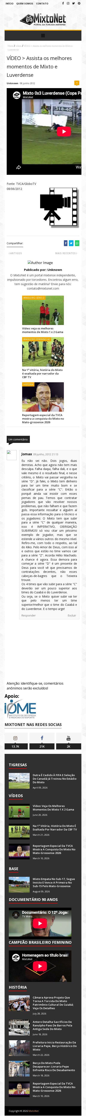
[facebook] (63, 3)
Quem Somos (24, 3)
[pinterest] (79, 3)
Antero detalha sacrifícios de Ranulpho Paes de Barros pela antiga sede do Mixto (52, 1025)
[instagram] (68, 3)
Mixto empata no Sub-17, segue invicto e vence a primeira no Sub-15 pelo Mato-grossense (54, 882)
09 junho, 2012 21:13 (45, 454)
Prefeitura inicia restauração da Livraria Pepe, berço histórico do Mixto (55, 1045)
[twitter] (73, 3)
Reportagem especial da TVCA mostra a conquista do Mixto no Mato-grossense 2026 (43, 418)
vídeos (19, 45)
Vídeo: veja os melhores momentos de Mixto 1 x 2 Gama (42, 330)
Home (10, 45)
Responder (29, 615)
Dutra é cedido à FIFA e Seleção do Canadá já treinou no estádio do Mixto (54, 778)
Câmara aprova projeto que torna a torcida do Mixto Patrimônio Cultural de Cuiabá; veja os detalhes (53, 1003)
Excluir (72, 615)
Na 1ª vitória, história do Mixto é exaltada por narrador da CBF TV (42, 373)
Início (9, 3)
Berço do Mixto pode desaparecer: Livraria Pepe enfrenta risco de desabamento (54, 1066)
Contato (42, 3)
